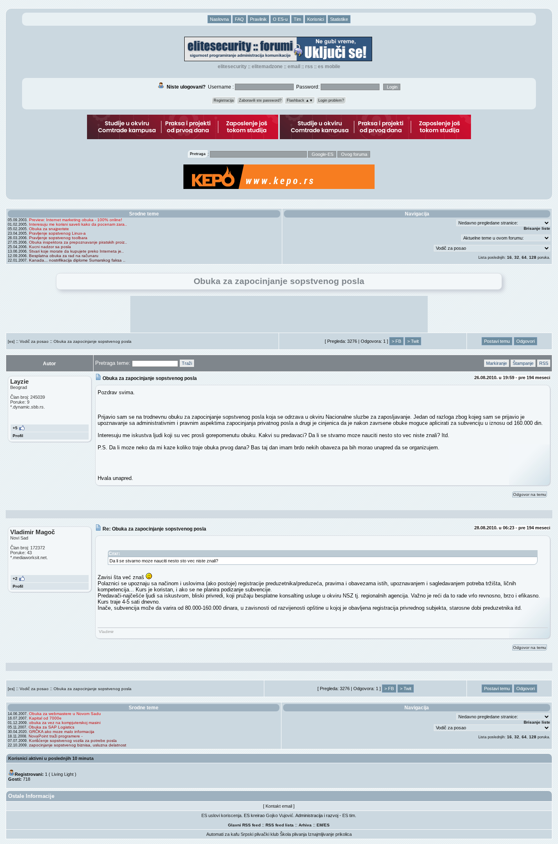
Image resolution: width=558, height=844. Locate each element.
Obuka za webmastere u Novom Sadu (65, 713)
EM (320, 825)
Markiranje (496, 363)
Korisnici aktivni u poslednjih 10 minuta (51, 758)
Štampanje (523, 363)
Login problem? (331, 100)
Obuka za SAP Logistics (51, 727)
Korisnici (315, 19)
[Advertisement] (279, 314)
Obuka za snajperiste (49, 229)
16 (509, 257)
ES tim (348, 815)
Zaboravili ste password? (260, 100)
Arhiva (305, 825)
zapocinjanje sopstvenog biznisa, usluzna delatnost (77, 745)
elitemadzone (267, 66)
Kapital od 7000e (45, 718)
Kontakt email (279, 806)
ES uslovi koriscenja (221, 815)
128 (532, 257)
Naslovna (219, 19)
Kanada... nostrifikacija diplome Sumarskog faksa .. (77, 260)
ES (327, 825)
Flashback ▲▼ (300, 100)
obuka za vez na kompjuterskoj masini (64, 722)
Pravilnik (258, 19)
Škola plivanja (293, 834)
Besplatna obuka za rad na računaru (63, 255)
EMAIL (294, 66)
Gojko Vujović (279, 815)
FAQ (239, 19)
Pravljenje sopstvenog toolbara (58, 237)
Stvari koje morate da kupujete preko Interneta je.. (76, 251)
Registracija (224, 100)
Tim (297, 19)
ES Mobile (329, 66)
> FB (396, 341)
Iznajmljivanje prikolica (330, 834)
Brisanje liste (537, 228)
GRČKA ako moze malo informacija (61, 731)
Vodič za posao (34, 341)
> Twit (413, 341)
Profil (18, 435)
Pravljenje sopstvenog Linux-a (57, 233)
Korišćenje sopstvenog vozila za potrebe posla (73, 740)
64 (524, 257)
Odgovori (525, 341)
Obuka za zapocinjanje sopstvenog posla (93, 341)
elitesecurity (232, 66)
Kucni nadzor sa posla (50, 246)
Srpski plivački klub (260, 834)
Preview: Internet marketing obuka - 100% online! (75, 220)
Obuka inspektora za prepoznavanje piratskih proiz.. (78, 242)
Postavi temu (497, 341)
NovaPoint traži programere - (56, 736)
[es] (11, 341)
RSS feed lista (280, 825)
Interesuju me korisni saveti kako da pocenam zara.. (78, 224)
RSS (309, 66)
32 (516, 257)
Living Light (62, 774)
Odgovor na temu (529, 494)
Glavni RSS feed (244, 825)
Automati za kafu (222, 834)
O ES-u (280, 19)
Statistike (339, 19)
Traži (187, 363)
